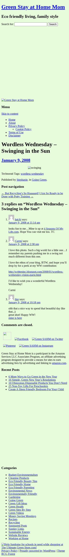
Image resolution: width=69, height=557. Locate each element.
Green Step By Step (19, 509)
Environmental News (20, 490)
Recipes (12, 519)
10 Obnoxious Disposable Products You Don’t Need (37, 382)
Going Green (39, 179)
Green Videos (16, 512)
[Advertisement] (34, 62)
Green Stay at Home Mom (33, 7)
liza (17, 299)
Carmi (18, 240)
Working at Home (18, 538)
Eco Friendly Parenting (21, 487)
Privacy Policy (16, 126)
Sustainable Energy (19, 532)
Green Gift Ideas (17, 503)
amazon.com (59, 363)
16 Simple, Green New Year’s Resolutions (32, 379)
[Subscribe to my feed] (7, 338)
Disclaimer (14, 135)
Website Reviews (18, 535)
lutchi (18, 219)
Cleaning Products (18, 477)
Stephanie (22, 179)
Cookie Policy (23, 129)
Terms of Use (16, 132)
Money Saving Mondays (22, 516)
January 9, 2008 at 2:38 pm (23, 244)
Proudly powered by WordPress (37, 550)
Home (11, 119)
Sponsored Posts (17, 525)
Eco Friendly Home (19, 484)
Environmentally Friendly (22, 493)
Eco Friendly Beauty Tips (22, 481)
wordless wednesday (32, 173)
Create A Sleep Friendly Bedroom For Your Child (36, 389)
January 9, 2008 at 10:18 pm (24, 302)
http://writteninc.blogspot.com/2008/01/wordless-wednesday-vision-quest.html (35, 273)
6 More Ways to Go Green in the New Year (32, 376)
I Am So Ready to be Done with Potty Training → (32, 195)
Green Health (16, 506)
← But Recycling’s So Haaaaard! (20, 193)
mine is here (15, 317)
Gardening (14, 497)
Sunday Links (16, 528)
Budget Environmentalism (23, 474)
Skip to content (9, 113)
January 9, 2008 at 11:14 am (24, 222)
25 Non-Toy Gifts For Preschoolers (28, 386)
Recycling (14, 522)
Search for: (7, 24)
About (12, 122)
